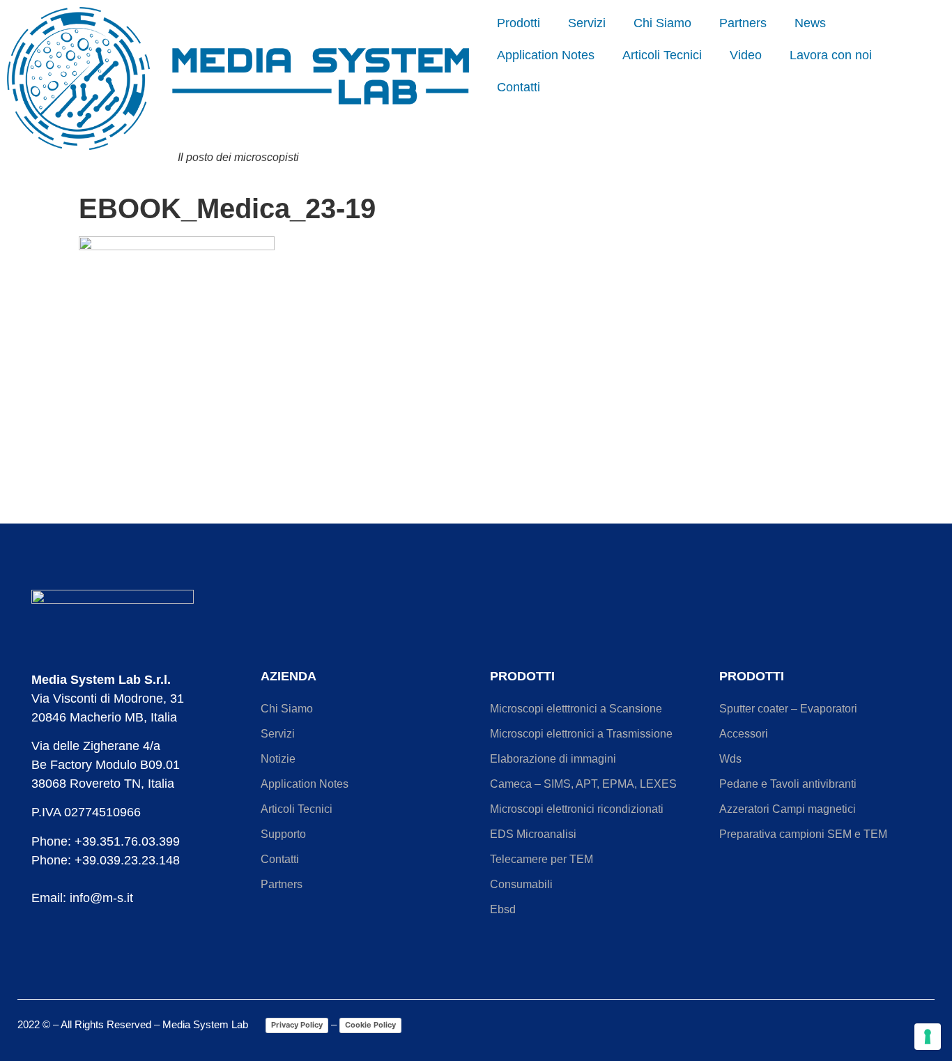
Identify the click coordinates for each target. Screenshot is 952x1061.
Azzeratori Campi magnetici (787, 809)
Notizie (278, 759)
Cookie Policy (370, 1025)
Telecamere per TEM (541, 859)
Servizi (587, 23)
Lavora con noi (831, 55)
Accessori (743, 734)
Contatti (518, 87)
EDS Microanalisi (533, 834)
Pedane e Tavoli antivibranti (788, 784)
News (810, 23)
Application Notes (545, 55)
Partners (743, 23)
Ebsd (503, 909)
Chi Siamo (662, 23)
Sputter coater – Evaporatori (788, 709)
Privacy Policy (297, 1025)
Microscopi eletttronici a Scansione (576, 709)
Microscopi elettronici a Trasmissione (581, 734)
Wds (730, 759)
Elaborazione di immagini (553, 759)
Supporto (283, 834)
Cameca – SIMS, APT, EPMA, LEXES (583, 784)
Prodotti (518, 23)
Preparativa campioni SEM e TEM (803, 834)
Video (746, 55)
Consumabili (521, 884)
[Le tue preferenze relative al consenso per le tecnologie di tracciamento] (927, 1036)
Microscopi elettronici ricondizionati (576, 809)
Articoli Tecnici (662, 55)
